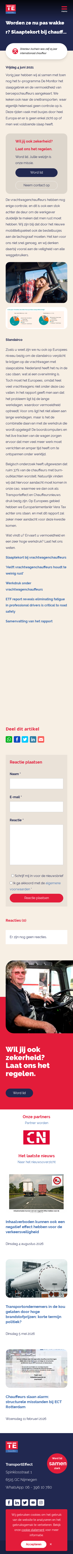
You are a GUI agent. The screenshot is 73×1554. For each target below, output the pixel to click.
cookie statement (32, 1530)
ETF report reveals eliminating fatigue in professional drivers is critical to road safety (36, 605)
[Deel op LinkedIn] (33, 739)
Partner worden (36, 1123)
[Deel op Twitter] (25, 739)
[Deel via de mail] (41, 739)
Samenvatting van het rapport (29, 621)
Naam (15, 774)
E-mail (16, 797)
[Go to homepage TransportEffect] (11, 9)
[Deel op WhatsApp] (9, 739)
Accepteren (33, 1544)
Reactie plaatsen (36, 898)
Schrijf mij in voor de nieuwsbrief (38, 876)
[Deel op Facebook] (17, 739)
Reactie (17, 820)
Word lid (36, 172)
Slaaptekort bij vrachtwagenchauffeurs (36, 557)
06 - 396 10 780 (38, 1487)
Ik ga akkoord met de (35, 886)
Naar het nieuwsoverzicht (37, 1162)
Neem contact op (37, 185)
